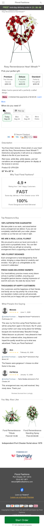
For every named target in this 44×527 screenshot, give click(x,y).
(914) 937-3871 (22, 479)
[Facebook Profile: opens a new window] (22, 489)
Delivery (7, 112)
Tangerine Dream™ (25, 316)
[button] (39, 521)
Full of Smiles (23, 379)
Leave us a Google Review (22, 497)
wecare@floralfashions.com (22, 481)
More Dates (37, 117)
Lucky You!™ (22, 357)
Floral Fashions (22, 2)
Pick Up (21, 111)
